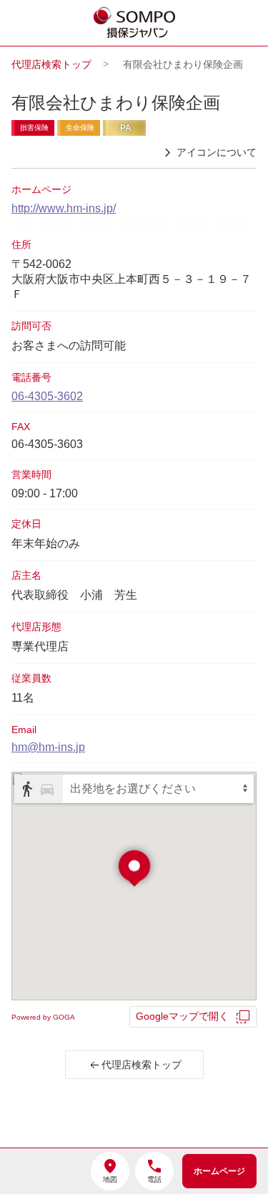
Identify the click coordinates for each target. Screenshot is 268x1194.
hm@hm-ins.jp (48, 747)
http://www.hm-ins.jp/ (63, 208)
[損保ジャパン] (135, 23)
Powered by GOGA (43, 1017)
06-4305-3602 (47, 396)
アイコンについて (217, 152)
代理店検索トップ (51, 64)
